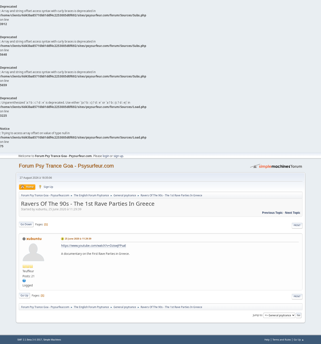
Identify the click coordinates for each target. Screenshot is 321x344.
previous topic (272, 213)
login (106, 156)
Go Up (24, 295)
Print (297, 225)
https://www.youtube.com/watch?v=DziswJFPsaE (93, 246)
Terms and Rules (282, 339)
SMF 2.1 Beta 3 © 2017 (29, 339)
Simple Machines (52, 339)
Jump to (257, 315)
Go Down (26, 224)
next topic (292, 213)
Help (267, 339)
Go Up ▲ (299, 339)
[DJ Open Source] (24, 280)
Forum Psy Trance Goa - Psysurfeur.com (66, 166)
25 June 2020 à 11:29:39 (78, 238)
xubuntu (34, 238)
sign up (118, 156)
